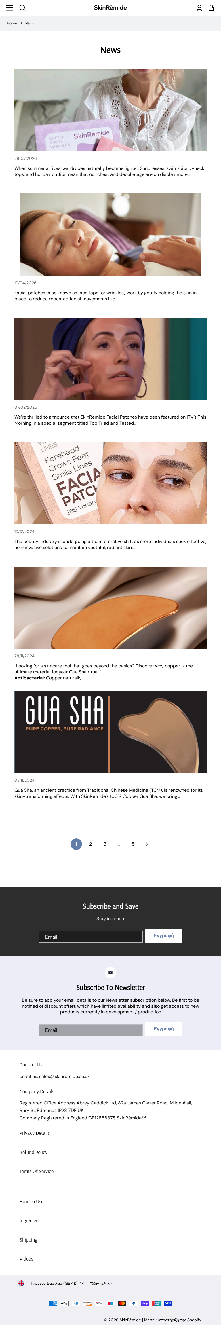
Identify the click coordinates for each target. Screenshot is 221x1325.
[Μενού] (11, 7)
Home (12, 23)
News (29, 23)
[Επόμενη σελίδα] (146, 844)
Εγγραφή (164, 936)
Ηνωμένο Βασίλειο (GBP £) (53, 1283)
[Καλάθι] (210, 8)
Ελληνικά (97, 1283)
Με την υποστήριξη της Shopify (172, 1319)
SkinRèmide (130, 1319)
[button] (22, 8)
